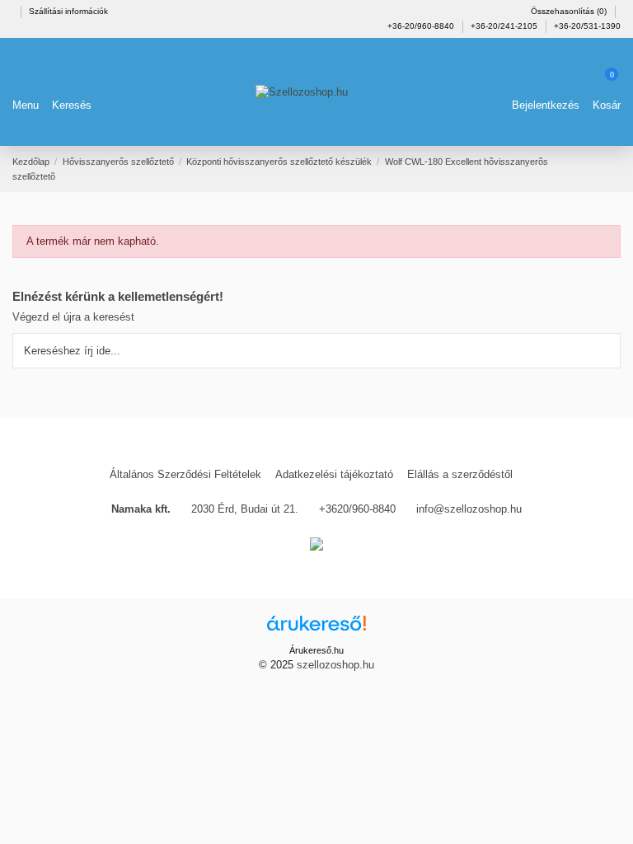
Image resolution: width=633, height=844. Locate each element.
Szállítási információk (68, 11)
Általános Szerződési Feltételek (185, 474)
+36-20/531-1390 (587, 25)
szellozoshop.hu (335, 665)
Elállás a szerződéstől (460, 474)
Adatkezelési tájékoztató (334, 474)
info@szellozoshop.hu (469, 509)
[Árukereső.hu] (316, 628)
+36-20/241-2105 (505, 25)
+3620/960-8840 (357, 509)
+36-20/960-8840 (422, 25)
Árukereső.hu (316, 650)
